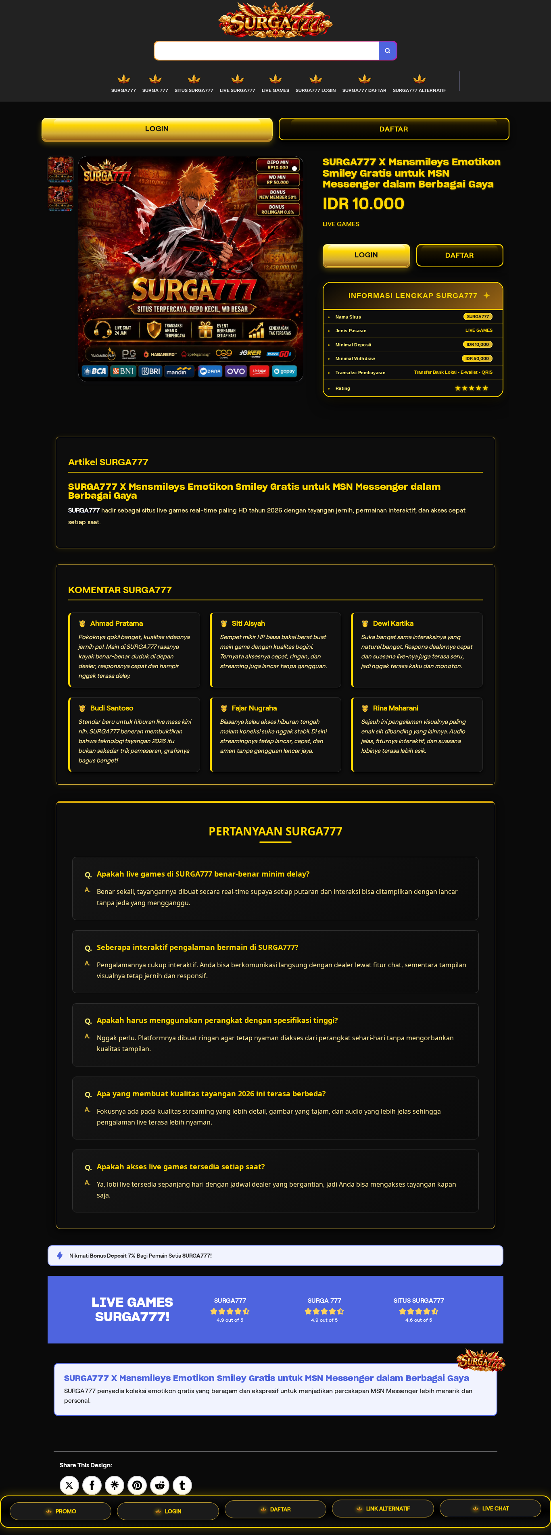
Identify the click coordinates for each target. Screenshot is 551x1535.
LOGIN (157, 129)
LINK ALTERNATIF (388, 1511)
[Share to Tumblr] (182, 1484)
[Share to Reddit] (159, 1484)
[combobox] (266, 51)
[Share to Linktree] (114, 1484)
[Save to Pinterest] (137, 1484)
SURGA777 (84, 510)
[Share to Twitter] (69, 1484)
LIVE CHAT (495, 1511)
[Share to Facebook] (92, 1484)
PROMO (66, 1509)
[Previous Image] (84, 270)
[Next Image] (296, 270)
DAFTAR (394, 129)
